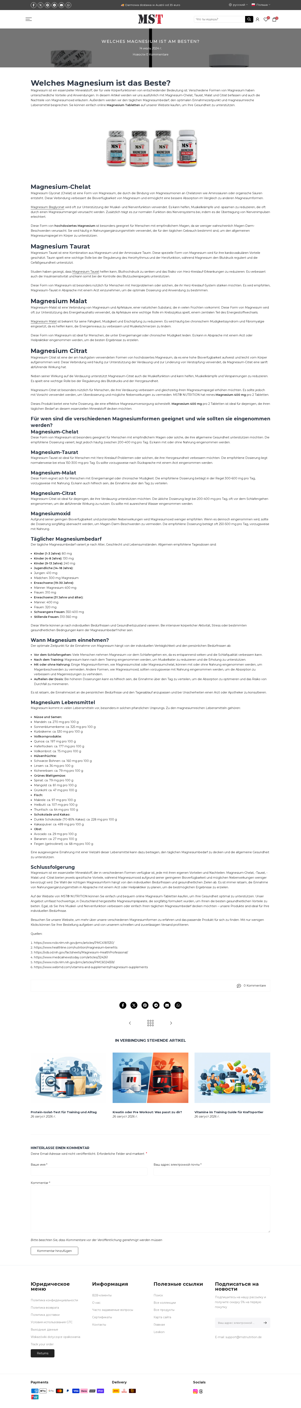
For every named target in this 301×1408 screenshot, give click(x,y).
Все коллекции (165, 1303)
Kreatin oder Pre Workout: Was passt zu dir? (147, 1112)
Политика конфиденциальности (54, 1300)
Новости (139, 54)
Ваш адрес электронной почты (177, 1164)
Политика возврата (45, 1307)
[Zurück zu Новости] (150, 1023)
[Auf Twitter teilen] (40, 5)
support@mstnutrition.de (243, 1337)
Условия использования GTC (51, 1322)
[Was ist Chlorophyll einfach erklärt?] (130, 1023)
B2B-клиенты (102, 1295)
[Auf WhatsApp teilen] (68, 5)
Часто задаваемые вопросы (112, 1310)
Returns (42, 1353)
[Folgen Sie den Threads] (201, 1391)
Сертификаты (102, 1317)
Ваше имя (39, 1164)
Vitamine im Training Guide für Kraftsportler (229, 1112)
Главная (159, 1324)
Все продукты (164, 1310)
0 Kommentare (157, 54)
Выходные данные (44, 1329)
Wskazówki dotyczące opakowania (55, 1337)
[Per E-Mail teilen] (61, 5)
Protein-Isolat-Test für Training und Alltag (64, 1112)
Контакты (99, 1324)
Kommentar (40, 1183)
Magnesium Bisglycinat (47, 207)
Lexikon (159, 1332)
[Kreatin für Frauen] (171, 1023)
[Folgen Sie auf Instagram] (195, 1391)
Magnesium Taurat (85, 271)
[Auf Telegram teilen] (54, 5)
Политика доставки (45, 1315)
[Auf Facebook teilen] (33, 5)
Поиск (158, 1295)
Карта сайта (162, 1317)
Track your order (42, 1344)
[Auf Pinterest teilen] (47, 5)
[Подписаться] (264, 1323)
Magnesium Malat (44, 321)
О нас (96, 1303)
